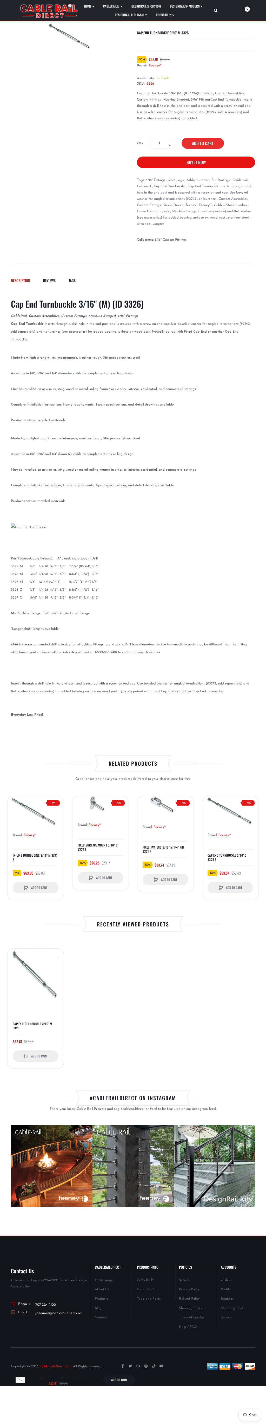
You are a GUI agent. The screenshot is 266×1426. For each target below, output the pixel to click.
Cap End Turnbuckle (169, 186)
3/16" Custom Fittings (171, 239)
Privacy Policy (189, 1289)
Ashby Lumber (198, 180)
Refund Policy (189, 1298)
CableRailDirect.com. (55, 1366)
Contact (101, 1317)
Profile (226, 1289)
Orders (226, 1280)
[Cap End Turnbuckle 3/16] (20, 1379)
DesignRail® (146, 1289)
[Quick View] (14, 813)
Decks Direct (173, 205)
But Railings (220, 180)
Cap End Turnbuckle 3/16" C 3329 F (227, 857)
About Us (102, 1289)
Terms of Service (191, 1317)
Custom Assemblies (233, 199)
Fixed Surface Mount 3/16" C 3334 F (97, 847)
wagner (158, 224)
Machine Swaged (185, 211)
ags (181, 180)
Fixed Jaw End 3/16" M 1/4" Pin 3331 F (163, 849)
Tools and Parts (149, 1298)
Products (101, 1298)
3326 (171, 180)
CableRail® (145, 1280)
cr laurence (207, 199)
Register (227, 1298)
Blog (98, 1308)
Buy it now (196, 162)
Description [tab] (20, 280)
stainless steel (238, 217)
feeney (191, 205)
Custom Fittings (149, 205)
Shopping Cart (232, 1308)
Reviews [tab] (49, 280)
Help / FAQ (188, 1327)
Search (184, 1280)
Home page (104, 1280)
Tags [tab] (72, 280)
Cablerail (144, 186)
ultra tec (143, 224)
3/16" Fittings (155, 180)
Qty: (140, 143)
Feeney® (155, 65)
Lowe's (164, 211)
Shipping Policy (190, 1308)
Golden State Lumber (230, 205)
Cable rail (240, 180)
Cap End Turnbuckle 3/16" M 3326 (32, 1026)
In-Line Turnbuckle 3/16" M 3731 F (35, 857)
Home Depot (147, 211)
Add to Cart (203, 143)
